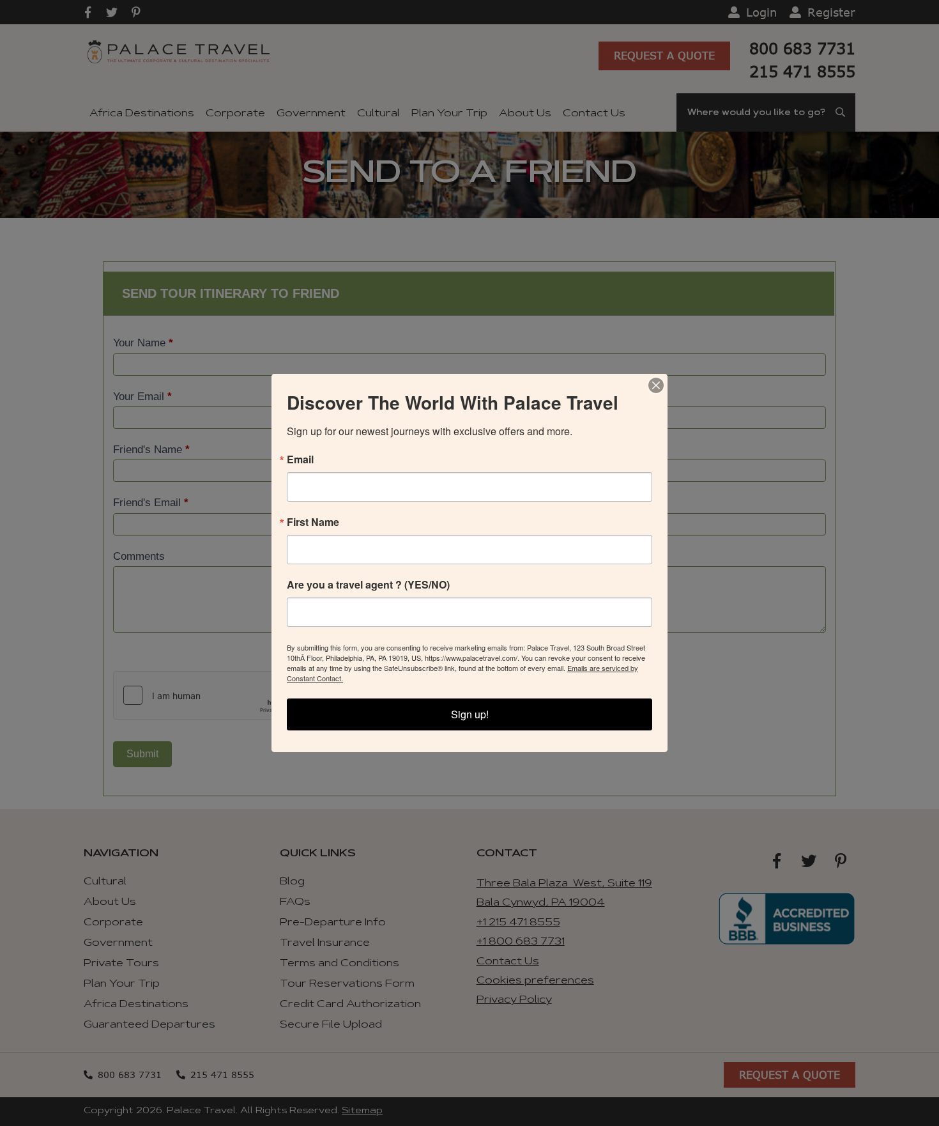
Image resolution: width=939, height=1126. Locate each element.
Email (300, 459)
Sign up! (470, 714)
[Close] (656, 385)
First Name (313, 522)
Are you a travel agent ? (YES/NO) (368, 585)
